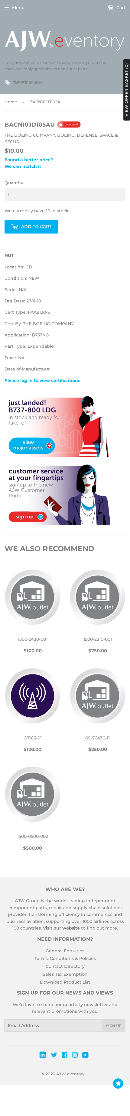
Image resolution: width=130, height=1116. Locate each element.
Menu (18, 7)
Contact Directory (65, 966)
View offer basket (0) (126, 90)
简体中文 (20, 82)
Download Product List (65, 982)
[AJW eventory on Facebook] (64, 1056)
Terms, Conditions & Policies (65, 958)
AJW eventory (70, 1073)
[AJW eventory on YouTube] (85, 1056)
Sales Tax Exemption (65, 974)
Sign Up (114, 1025)
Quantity (14, 183)
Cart (120, 7)
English (36, 82)
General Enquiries (65, 951)
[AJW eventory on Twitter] (54, 1056)
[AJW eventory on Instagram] (75, 1056)
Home (11, 101)
